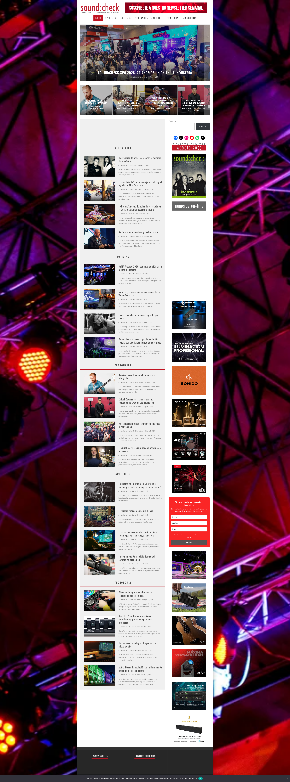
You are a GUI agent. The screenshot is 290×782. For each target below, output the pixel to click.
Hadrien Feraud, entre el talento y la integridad (136, 376)
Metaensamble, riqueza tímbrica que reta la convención (139, 425)
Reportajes (110, 18)
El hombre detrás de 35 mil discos (135, 511)
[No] (287, 778)
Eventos (132, 274)
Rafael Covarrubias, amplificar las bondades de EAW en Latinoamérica (136, 401)
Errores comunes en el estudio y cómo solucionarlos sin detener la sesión (137, 533)
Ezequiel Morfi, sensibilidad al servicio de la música (139, 449)
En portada (133, 165)
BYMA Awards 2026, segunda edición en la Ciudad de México (140, 268)
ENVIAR (189, 543)
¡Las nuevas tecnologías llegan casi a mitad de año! (137, 644)
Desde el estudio (135, 189)
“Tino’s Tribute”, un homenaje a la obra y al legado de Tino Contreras (140, 183)
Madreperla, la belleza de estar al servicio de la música (139, 159)
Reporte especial (135, 236)
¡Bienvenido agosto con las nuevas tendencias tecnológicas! (135, 593)
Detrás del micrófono (137, 382)
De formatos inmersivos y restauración (138, 232)
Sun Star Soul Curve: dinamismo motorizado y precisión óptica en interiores (135, 619)
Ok (200, 778)
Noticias (125, 18)
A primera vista (135, 627)
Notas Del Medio (135, 322)
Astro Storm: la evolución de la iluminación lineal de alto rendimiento (140, 669)
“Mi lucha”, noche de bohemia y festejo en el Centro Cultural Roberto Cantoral (139, 208)
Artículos (156, 18)
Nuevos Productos (135, 599)
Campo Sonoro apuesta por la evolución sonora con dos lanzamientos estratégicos (139, 340)
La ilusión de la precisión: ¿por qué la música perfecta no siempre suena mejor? (139, 485)
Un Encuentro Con (135, 406)
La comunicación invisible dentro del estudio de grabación (136, 558)
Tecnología (172, 18)
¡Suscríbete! (189, 18)
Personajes (140, 18)
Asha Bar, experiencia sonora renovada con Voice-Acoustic (139, 293)
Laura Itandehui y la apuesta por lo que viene (138, 316)
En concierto (134, 214)
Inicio (98, 18)
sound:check (124, 165)
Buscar (172, 120)
